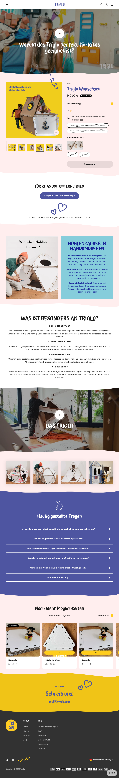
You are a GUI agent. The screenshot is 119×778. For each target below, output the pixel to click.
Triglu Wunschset (83, 89)
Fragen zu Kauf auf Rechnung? (59, 195)
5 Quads (86, 660)
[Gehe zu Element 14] (12, 148)
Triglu (69, 83)
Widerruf (42, 735)
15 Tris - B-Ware (52, 660)
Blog (25, 740)
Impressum (43, 744)
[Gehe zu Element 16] (30, 148)
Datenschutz (44, 740)
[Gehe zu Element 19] (58, 148)
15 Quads (12, 660)
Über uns (27, 731)
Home (25, 726)
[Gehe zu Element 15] (21, 148)
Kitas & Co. (27, 735)
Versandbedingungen (48, 726)
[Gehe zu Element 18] (49, 148)
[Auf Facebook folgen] (7, 760)
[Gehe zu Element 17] (40, 148)
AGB (40, 731)
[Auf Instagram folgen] (13, 760)
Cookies (41, 748)
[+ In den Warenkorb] (59, 652)
